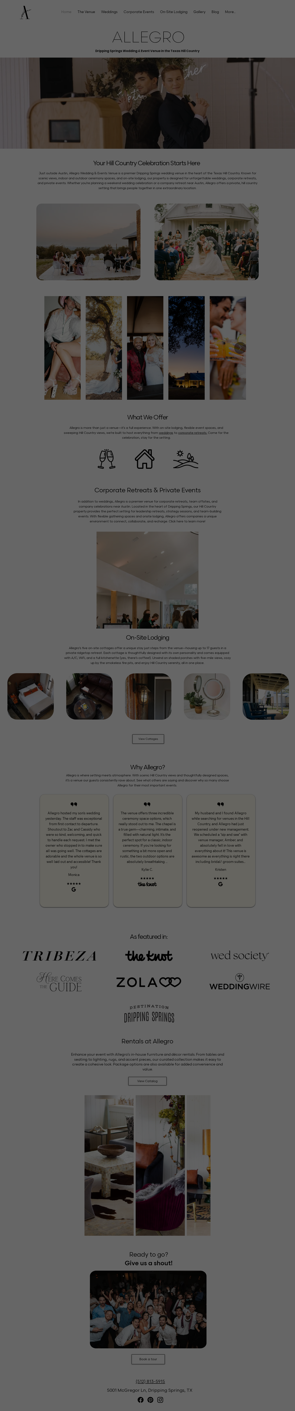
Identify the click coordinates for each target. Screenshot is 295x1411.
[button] (275, 18)
